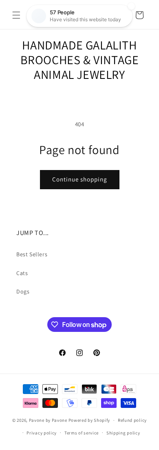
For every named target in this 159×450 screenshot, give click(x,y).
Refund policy (132, 420)
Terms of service (81, 433)
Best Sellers (31, 254)
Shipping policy (123, 433)
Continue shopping (79, 179)
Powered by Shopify (89, 420)
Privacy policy (41, 433)
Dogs (22, 291)
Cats (22, 273)
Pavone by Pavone (48, 420)
